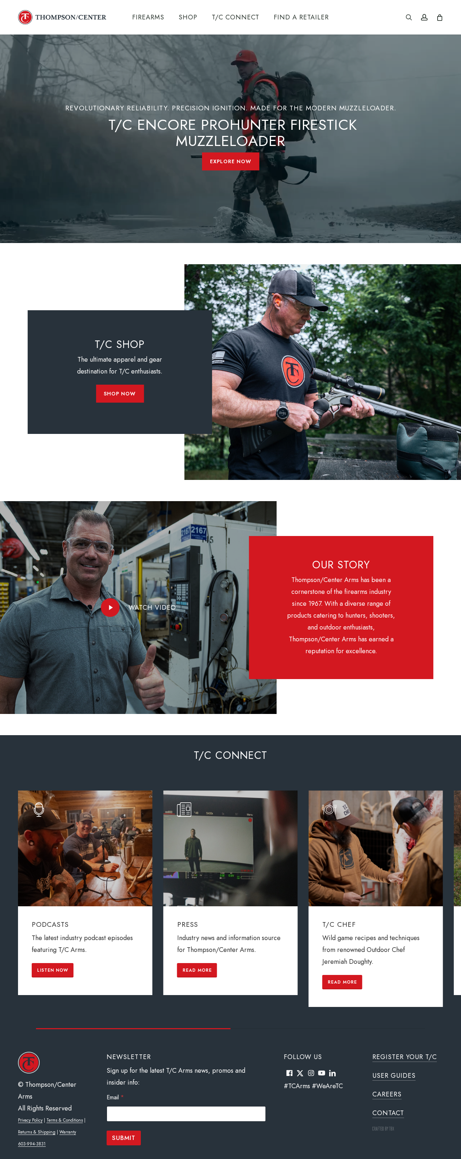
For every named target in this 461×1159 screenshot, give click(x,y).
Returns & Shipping (36, 1132)
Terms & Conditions (64, 1120)
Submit (123, 1137)
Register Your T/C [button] (404, 1057)
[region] (230, 910)
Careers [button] (387, 1094)
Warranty (67, 1132)
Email (115, 1097)
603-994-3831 (32, 1144)
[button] (230, 161)
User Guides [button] (394, 1075)
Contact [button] (388, 1113)
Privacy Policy (30, 1120)
